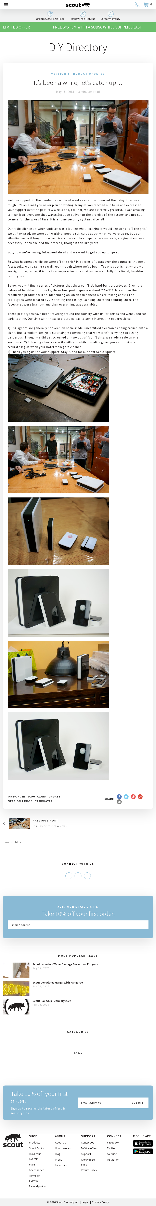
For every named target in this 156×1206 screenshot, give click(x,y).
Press (58, 1159)
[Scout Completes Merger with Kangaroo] (16, 988)
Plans (32, 1164)
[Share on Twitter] (126, 796)
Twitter (111, 1148)
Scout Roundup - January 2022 (51, 1001)
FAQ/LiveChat (89, 1148)
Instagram (113, 1159)
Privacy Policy (100, 1202)
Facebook (113, 1142)
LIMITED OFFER (16, 27)
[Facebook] (68, 875)
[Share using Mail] (119, 801)
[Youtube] (87, 875)
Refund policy (37, 1186)
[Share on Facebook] (119, 796)
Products (34, 1142)
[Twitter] (78, 875)
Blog (58, 1154)
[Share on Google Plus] (140, 796)
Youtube (112, 1154)
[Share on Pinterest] (133, 796)
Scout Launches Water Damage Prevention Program (65, 964)
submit (137, 1102)
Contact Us (87, 1142)
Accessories (36, 1170)
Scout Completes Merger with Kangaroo (57, 982)
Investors (61, 1165)
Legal (85, 1202)
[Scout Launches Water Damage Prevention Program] (16, 970)
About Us (60, 1142)
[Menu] (6, 4)
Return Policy (89, 1170)
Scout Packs (36, 1148)
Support (86, 1154)
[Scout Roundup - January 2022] (16, 1006)
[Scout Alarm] (78, 4)
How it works (63, 1148)
